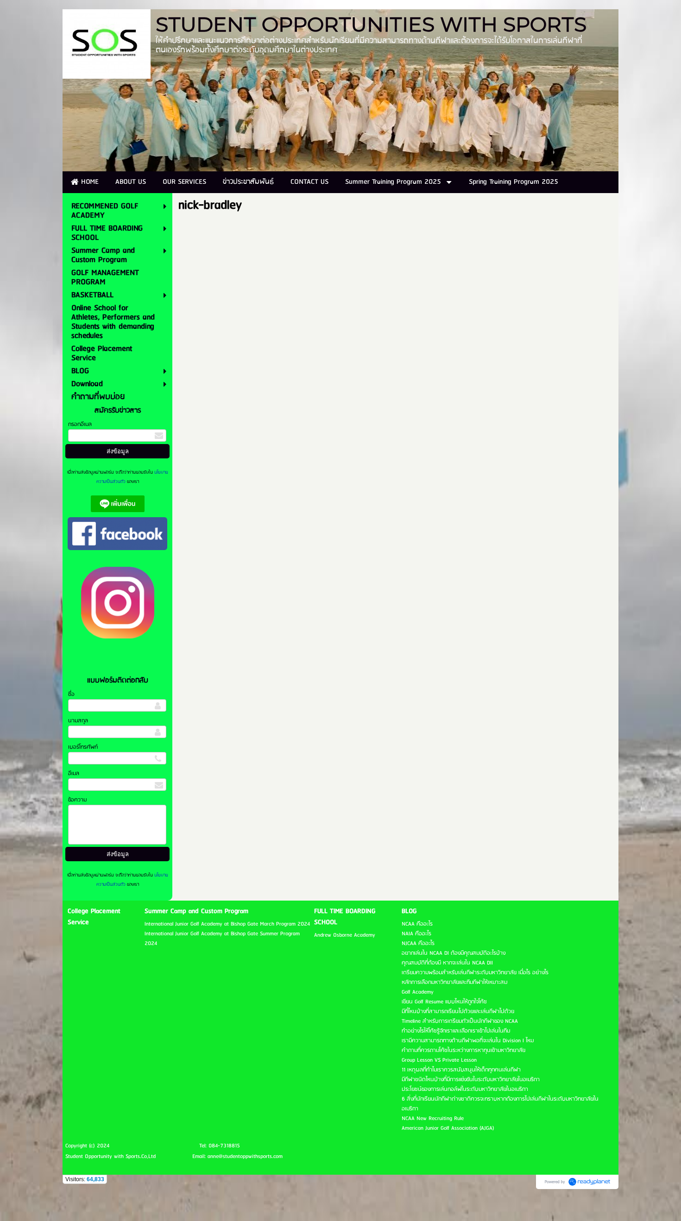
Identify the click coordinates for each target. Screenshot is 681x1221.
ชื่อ (71, 694)
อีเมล (73, 773)
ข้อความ (77, 800)
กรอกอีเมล (80, 424)
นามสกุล (78, 721)
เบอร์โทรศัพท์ (83, 747)
